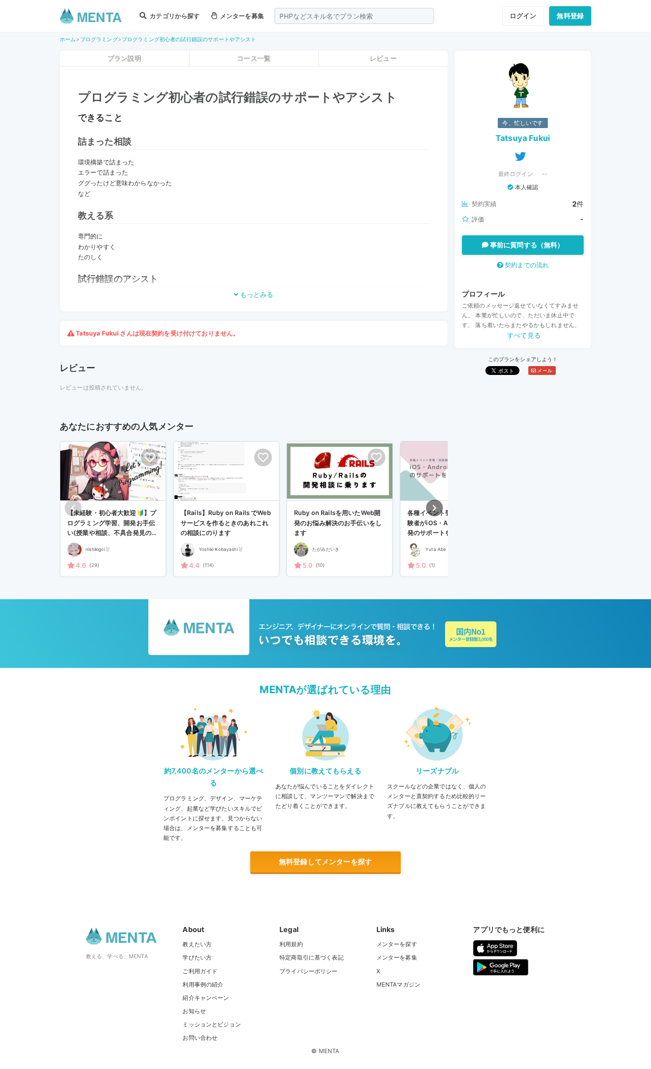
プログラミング (99, 39)
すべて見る (524, 335)
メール (544, 370)
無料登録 (570, 16)
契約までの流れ (526, 265)
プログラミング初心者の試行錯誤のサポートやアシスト (189, 39)
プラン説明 (124, 58)
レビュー (383, 58)
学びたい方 (197, 957)
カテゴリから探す (174, 16)
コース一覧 (254, 58)
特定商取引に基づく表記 (311, 957)
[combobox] (354, 16)
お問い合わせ (199, 1037)
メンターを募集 (241, 16)
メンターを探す (396, 944)
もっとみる (255, 294)
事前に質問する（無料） (526, 245)
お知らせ (194, 1010)
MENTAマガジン (398, 984)
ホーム (68, 39)
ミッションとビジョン (211, 1024)
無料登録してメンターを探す (325, 861)
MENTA (329, 1050)
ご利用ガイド (199, 971)
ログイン (523, 16)
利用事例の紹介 (202, 984)
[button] (434, 508)
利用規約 (291, 944)
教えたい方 (197, 944)
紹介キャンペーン (205, 997)
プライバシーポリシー (308, 971)
